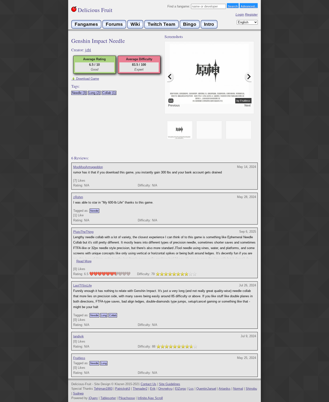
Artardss (224, 388)
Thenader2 (140, 388)
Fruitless (79, 358)
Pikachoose (126, 398)
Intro (209, 24)
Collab (112, 315)
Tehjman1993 (103, 388)
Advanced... (249, 6)
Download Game (85, 78)
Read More (84, 261)
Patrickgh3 (122, 388)
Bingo (189, 24)
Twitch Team (161, 24)
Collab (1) (109, 93)
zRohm (78, 197)
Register (251, 14)
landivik (78, 336)
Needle (94, 210)
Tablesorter (108, 398)
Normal (238, 388)
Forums (114, 24)
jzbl (88, 50)
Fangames (86, 24)
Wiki (135, 24)
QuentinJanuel (206, 388)
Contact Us (148, 384)
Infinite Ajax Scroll (150, 398)
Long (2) (94, 93)
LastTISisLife (82, 285)
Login (240, 14)
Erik (153, 388)
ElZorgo (180, 388)
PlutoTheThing (83, 232)
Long (104, 315)
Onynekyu (165, 388)
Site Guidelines (169, 384)
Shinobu (251, 388)
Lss (191, 388)
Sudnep (78, 393)
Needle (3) (79, 93)
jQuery (93, 398)
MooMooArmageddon (88, 167)
